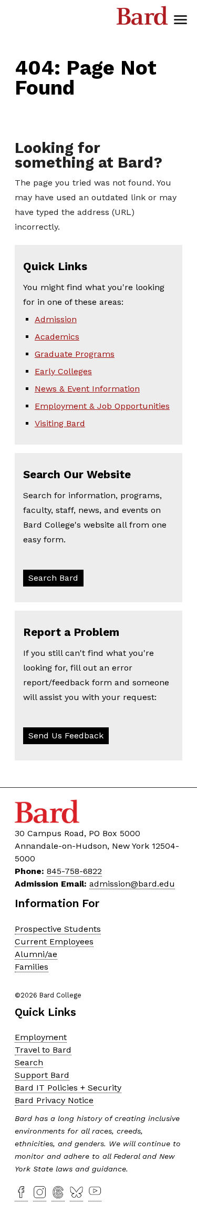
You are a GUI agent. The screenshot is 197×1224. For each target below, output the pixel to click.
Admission (56, 319)
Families (31, 967)
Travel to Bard (43, 1050)
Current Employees (54, 942)
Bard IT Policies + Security (68, 1088)
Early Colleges (63, 371)
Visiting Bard (60, 423)
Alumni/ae (36, 954)
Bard (142, 18)
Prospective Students (58, 929)
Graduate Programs (75, 354)
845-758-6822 (74, 871)
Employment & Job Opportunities (102, 406)
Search (29, 1062)
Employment (41, 1037)
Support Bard (42, 1075)
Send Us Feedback (65, 735)
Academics (57, 337)
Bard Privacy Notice (54, 1100)
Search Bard (53, 578)
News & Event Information (87, 389)
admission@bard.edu (132, 884)
